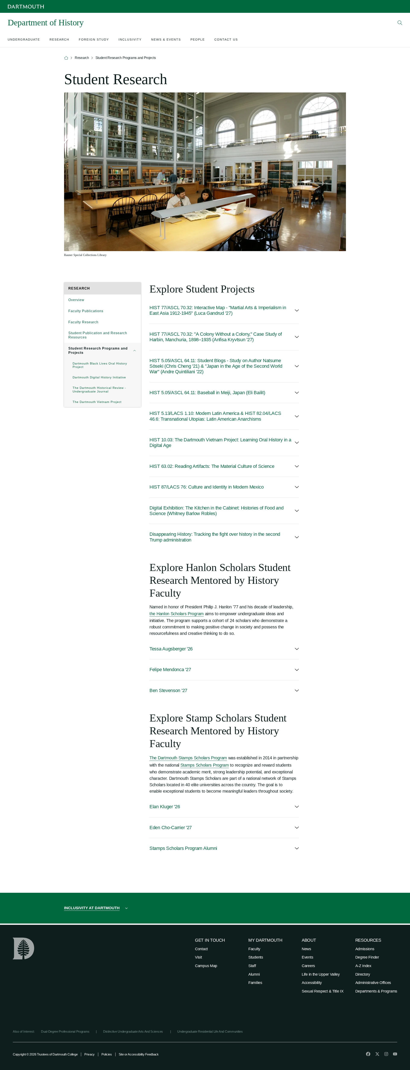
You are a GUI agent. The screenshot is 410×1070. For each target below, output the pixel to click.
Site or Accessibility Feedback (139, 1054)
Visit (198, 957)
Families (255, 983)
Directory (362, 974)
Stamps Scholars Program (204, 765)
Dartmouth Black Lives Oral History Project (100, 365)
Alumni (254, 974)
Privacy (89, 1054)
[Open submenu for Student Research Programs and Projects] (134, 350)
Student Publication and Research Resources (97, 335)
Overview (76, 300)
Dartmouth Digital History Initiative (99, 377)
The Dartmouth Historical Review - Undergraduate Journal (99, 389)
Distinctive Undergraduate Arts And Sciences (133, 1031)
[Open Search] (400, 22)
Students (255, 957)
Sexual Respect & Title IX (323, 991)
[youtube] (395, 1054)
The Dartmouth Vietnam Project (97, 402)
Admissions (364, 949)
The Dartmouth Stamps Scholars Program (188, 757)
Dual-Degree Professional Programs (65, 1031)
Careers (308, 966)
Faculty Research (83, 322)
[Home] (66, 58)
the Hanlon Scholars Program (176, 613)
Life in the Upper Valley (321, 974)
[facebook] (368, 1054)
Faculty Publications (85, 311)
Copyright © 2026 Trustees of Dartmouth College (45, 1054)
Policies (106, 1054)
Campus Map (206, 966)
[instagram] (386, 1054)
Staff (252, 966)
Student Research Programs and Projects (98, 350)
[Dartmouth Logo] (26, 6)
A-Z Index (363, 966)
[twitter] (377, 1054)
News (306, 949)
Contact (201, 949)
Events (307, 957)
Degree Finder (367, 957)
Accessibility (312, 983)
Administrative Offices (373, 983)
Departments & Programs (376, 991)
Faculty (254, 949)
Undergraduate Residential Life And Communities (210, 1031)
